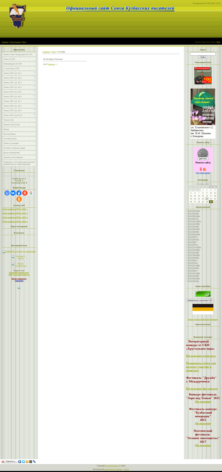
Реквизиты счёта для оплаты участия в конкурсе (201, 366)
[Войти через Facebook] (19, 193)
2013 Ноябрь (193, 252)
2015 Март (192, 270)
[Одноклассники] (27, 461)
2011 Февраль (194, 216)
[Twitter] (23, 461)
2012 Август (193, 218)
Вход (24, 42)
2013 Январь (193, 231)
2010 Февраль (194, 211)
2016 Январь (193, 281)
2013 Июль (192, 244)
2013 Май (192, 242)
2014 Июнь (192, 263)
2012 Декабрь (194, 229)
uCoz (127, 469)
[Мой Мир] (31, 461)
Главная (5, 42)
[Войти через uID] (7, 193)
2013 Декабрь (194, 255)
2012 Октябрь (194, 224)
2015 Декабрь (194, 278)
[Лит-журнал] (200, 300)
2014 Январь (193, 257)
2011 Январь (193, 213)
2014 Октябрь (194, 265)
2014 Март (192, 260)
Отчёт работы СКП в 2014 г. (15, 222)
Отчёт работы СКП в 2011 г (14, 209)
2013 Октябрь (194, 250)
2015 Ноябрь (193, 276)
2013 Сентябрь (194, 247)
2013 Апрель (193, 239)
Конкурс (51, 64)
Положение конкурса (201, 356)
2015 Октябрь (194, 273)
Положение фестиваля (202, 388)
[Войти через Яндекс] (24, 193)
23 (207, 199)
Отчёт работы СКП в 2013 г (14, 217)
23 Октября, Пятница (53, 59)
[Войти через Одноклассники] (19, 199)
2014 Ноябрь (193, 268)
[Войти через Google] (31, 193)
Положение (203, 401)
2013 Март (192, 237)
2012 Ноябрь (193, 226)
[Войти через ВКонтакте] (13, 193)
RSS (218, 42)
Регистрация (15, 42)
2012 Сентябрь (194, 221)
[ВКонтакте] (20, 461)
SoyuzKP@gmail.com (19, 273)
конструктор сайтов (113, 469)
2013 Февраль (194, 234)
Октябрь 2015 (203, 184)
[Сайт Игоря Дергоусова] (203, 296)
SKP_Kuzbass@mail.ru (19, 275)
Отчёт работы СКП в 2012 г (14, 213)
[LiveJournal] (34, 461)
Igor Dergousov (112, 466)
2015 (54, 52)
